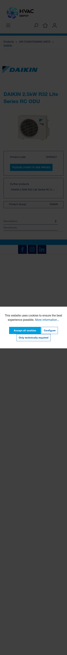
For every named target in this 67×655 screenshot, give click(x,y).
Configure (50, 330)
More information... (47, 320)
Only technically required (33, 337)
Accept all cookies (25, 330)
